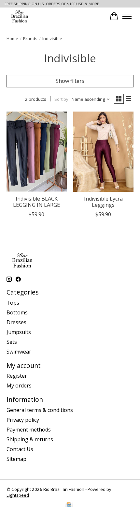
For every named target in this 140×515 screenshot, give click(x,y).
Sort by (61, 99)
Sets (12, 341)
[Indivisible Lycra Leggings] (103, 152)
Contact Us (20, 449)
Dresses (16, 322)
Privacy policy (23, 419)
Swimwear (19, 351)
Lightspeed (18, 495)
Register (17, 375)
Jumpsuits (19, 332)
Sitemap (16, 458)
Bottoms (17, 312)
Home (12, 38)
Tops (13, 302)
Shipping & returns (30, 439)
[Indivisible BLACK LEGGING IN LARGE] (37, 152)
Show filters (70, 80)
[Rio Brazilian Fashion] (20, 16)
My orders (19, 385)
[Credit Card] (69, 505)
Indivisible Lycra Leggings (103, 201)
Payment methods (29, 429)
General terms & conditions (40, 410)
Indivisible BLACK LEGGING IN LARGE (36, 201)
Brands (30, 38)
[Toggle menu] (126, 16)
